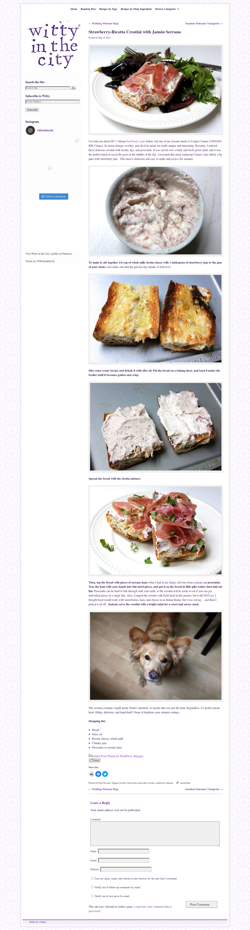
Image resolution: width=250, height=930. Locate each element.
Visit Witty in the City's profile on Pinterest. (48, 253)
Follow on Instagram (55, 196)
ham (135, 782)
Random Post (88, 9)
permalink (185, 782)
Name (93, 851)
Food (100, 782)
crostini (122, 782)
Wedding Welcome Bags (104, 23)
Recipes (107, 782)
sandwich (160, 782)
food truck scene (135, 141)
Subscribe (32, 109)
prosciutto (142, 782)
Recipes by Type (108, 9)
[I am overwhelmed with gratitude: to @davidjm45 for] (39, 178)
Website (94, 869)
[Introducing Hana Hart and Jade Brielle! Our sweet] (67, 151)
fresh (129, 782)
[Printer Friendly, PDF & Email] (95, 762)
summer (169, 782)
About (73, 9)
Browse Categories (165, 9)
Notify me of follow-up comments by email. (118, 887)
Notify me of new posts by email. (112, 896)
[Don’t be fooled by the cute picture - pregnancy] (39, 151)
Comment (95, 819)
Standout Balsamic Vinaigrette (204, 23)
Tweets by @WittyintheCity (40, 261)
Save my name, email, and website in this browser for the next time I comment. (136, 878)
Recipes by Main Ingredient (136, 9)
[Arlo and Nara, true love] (67, 178)
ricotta (151, 782)
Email (93, 860)
